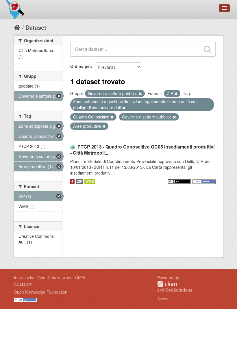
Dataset (35, 27)
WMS (90, 181)
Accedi (163, 298)
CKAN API (23, 285)
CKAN (167, 284)
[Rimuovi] (140, 93)
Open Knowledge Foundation (40, 292)
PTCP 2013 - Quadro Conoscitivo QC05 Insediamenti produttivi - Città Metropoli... (142, 149)
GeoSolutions (178, 290)
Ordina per (80, 66)
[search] (207, 49)
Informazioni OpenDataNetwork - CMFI (49, 277)
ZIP (79, 181)
